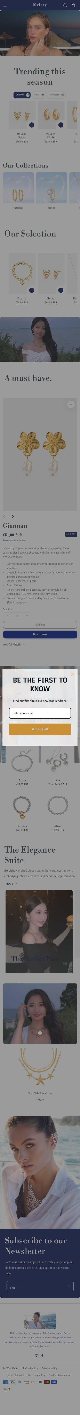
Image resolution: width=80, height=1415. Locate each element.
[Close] (73, 674)
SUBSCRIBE (40, 729)
